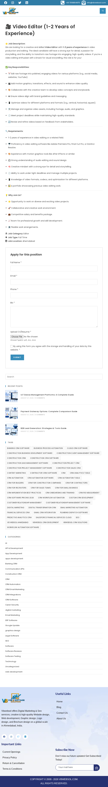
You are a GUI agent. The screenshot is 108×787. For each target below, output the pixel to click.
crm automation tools (69, 478)
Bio (12, 302)
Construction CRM (13, 574)
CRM (63, 473)
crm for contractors (77, 483)
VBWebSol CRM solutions (75, 522)
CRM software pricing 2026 (20, 497)
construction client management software (78, 453)
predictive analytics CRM (19, 517)
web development (13, 671)
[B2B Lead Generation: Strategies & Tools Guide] (11, 429)
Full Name (16, 262)
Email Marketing (12, 615)
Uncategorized (12, 666)
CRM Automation (13, 584)
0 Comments (40, 398)
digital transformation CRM (42, 507)
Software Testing (13, 656)
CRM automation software (40, 478)
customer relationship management (24, 502)
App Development (13, 553)
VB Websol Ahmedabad (17, 522)
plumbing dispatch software (74, 512)
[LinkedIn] (27, 3)
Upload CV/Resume (20, 331)
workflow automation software (23, 527)
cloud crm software (77, 448)
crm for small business (66, 488)
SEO (77, 517)
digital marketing (15, 507)
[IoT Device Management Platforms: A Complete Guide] (11, 396)
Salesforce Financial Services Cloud (53, 517)
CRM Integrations (13, 594)
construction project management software (29, 468)
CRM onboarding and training (60, 493)
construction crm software (44, 458)
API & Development (14, 548)
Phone (14, 289)
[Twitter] (20, 3)
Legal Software (12, 635)
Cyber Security (12, 604)
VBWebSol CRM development (46, 522)
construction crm (16, 458)
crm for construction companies (44, 483)
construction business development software (29, 453)
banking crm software (18, 448)
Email (13, 275)
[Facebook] (6, 3)
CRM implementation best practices (24, 493)
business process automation (48, 448)
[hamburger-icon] (103, 11)
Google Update (12, 625)
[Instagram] (13, 3)
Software (9, 646)
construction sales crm (68, 468)
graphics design (12, 630)
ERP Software (11, 620)
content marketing (16, 473)
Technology (10, 661)
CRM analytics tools (80, 473)
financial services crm (18, 512)
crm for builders (15, 483)
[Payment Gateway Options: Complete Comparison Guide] (11, 413)
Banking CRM (11, 563)
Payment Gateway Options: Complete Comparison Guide (49, 411)
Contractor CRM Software (43, 473)
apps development (14, 558)
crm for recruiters (16, 488)
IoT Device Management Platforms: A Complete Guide (47, 394)
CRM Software (11, 599)
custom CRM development (81, 497)
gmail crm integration (45, 512)
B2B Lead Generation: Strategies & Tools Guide (44, 428)
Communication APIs (14, 569)
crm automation (15, 478)
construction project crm (65, 463)
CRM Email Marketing (14, 589)
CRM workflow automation (51, 497)
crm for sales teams (41, 488)
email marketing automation (73, 507)
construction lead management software (27, 463)
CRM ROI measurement (89, 493)
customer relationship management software (68, 502)
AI (6, 543)
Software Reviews (13, 651)
